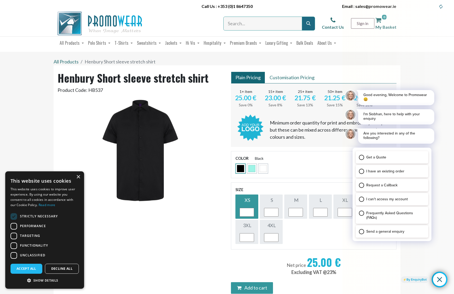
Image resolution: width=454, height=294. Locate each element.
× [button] (78, 177)
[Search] (308, 24)
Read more (47, 205)
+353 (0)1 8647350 (235, 6)
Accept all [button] (26, 268)
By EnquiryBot (416, 279)
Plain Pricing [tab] (248, 77)
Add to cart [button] (255, 288)
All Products (66, 61)
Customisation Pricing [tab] (292, 77)
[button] (45, 280)
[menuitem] (72, 43)
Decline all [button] (62, 268)
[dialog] (44, 230)
